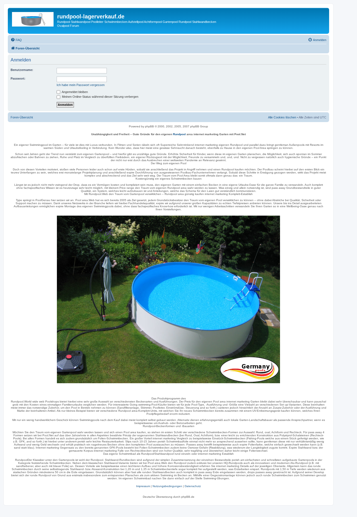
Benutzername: (22, 70)
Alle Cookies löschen (282, 117)
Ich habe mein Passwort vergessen (81, 85)
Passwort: (18, 78)
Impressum (143, 486)
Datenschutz (193, 486)
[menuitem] (16, 40)
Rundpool (179, 134)
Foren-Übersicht (22, 117)
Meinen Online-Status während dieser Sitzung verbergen (99, 96)
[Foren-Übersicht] (33, 18)
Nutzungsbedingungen (167, 486)
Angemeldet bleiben (74, 92)
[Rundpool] (168, 299)
